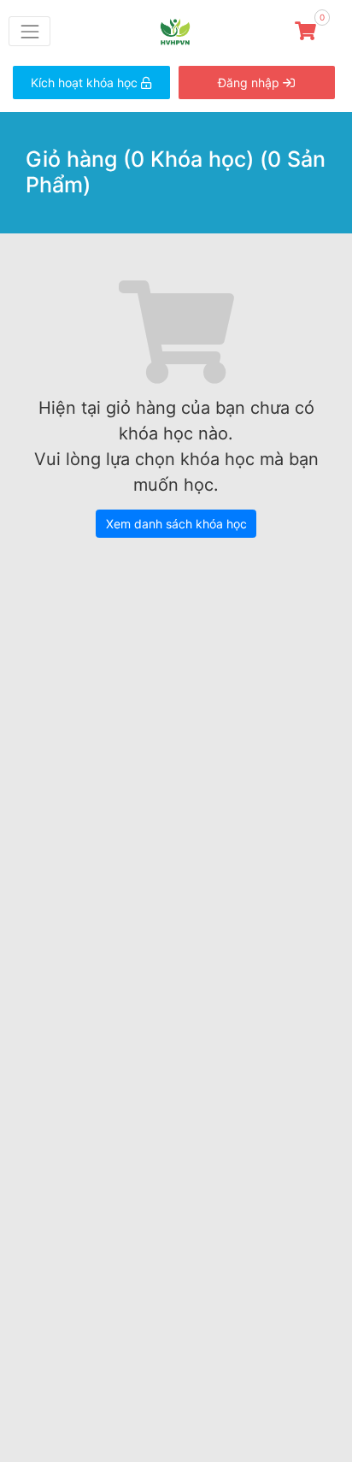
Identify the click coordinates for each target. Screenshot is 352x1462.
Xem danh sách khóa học (176, 523)
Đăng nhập (250, 82)
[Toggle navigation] (29, 31)
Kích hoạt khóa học (86, 82)
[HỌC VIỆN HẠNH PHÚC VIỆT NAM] (181, 29)
